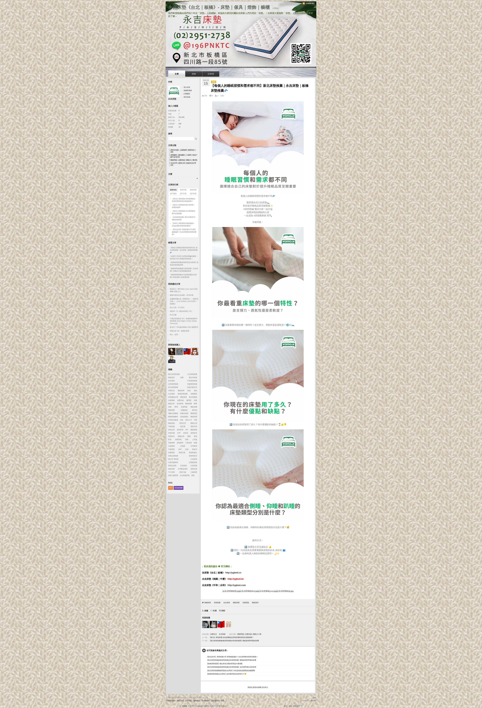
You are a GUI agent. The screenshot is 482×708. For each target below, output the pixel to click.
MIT (187, 430)
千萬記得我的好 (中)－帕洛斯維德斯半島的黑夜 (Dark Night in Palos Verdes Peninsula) (183, 321)
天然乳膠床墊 (173, 462)
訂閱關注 (187, 94)
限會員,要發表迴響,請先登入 (258, 687)
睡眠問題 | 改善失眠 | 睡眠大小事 (249, 634)
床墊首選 (194, 469)
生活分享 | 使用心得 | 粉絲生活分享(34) (183, 164)
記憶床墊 (183, 466)
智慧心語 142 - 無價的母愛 (179, 331)
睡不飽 (194, 410)
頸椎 (195, 443)
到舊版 (275, 8)
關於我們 (180, 701)
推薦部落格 (188, 90)
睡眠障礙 (194, 430)
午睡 (195, 420)
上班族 (194, 439)
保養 (182, 377)
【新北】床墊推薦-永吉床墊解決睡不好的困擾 (183, 212)
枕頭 (189, 390)
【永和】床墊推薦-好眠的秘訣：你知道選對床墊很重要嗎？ (183, 224)
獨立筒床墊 (193, 377)
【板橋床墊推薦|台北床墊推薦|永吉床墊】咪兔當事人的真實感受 (183, 276)
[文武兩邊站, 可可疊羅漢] (221, 624)
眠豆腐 (182, 426)
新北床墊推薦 (173, 387)
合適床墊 (171, 446)
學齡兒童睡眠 (173, 413)
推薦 (206, 611)
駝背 (169, 439)
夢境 (176, 407)
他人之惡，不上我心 (177, 307)
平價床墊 (171, 449)
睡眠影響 (188, 404)
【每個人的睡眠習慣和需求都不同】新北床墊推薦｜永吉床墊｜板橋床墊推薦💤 (184, 250)
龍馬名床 (171, 430)
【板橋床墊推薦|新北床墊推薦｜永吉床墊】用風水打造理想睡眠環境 (184, 270)
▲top (314, 697)
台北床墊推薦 (192, 374)
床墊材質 (194, 433)
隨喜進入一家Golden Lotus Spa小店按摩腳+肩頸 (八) (184, 290)
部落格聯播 (178, 488)
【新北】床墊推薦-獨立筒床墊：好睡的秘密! (183, 206)
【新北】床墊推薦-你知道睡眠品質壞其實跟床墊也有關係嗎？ (231, 637)
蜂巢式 (194, 449)
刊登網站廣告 (170, 701)
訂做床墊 (194, 459)
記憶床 (182, 446)
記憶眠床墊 (193, 462)
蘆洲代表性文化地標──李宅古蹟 (181, 295)
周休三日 (188, 420)
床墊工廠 (182, 472)
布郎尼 (185, 433)
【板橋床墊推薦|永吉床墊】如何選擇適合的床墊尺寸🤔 (226, 674)
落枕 (195, 390)
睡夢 (195, 404)
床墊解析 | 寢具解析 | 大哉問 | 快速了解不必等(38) (183, 156)
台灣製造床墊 (183, 469)
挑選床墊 (178, 439)
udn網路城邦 (310, 3)
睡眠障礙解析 (173, 417)
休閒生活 (213, 634)
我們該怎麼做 (173, 420)
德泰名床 (194, 426)
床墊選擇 (180, 443)
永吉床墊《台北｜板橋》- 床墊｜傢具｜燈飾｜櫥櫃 (219, 7)
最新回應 (183, 190)
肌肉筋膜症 (184, 417)
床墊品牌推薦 (173, 456)
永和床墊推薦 (173, 384)
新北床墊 (171, 381)
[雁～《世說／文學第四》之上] (228, 624)
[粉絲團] (180, 705)
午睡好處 (171, 426)
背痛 (195, 436)
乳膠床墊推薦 (192, 384)
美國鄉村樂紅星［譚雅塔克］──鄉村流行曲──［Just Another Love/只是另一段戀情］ (184, 301)
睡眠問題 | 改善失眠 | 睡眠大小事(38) (183, 160)
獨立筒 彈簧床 (173, 459)
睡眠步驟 (194, 407)
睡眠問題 (194, 413)
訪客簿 (211, 74)
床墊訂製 (182, 453)
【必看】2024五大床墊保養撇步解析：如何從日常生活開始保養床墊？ (184, 257)
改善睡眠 (194, 394)
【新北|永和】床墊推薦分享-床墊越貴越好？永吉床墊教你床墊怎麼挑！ (232, 657)
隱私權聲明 (215, 701)
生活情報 (222, 634)
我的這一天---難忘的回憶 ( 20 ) (181, 311)
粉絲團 (184, 706)
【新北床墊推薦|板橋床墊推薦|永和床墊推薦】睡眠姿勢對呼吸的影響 (234, 641)
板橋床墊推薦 (183, 394)
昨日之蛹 (173, 315)
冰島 (181, 420)
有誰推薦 (206, 618)
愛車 (187, 439)
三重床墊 (188, 443)
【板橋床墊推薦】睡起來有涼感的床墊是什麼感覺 (224, 664)
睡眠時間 (171, 410)
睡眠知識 (171, 423)
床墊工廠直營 (173, 475)
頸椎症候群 (184, 413)
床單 (180, 449)
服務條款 (196, 701)
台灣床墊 (194, 446)
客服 (222, 701)
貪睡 (169, 407)
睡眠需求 (255, 603)
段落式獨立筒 (192, 387)
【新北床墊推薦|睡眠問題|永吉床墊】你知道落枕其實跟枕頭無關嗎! (230, 670)
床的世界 (180, 430)
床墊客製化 (193, 453)
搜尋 (196, 138)
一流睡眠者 (183, 410)
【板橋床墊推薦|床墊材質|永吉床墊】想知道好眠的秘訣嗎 (184, 263)
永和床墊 (180, 404)
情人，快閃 (174, 334)
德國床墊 (207, 603)
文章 (177, 74)
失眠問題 (246, 603)
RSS (170, 488)
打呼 (178, 433)
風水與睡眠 (193, 397)
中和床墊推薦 (192, 381)
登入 (285, 706)
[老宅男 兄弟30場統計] (213, 624)
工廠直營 (194, 472)
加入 (290, 706)
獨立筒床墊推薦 (174, 374)
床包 (187, 449)
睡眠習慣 (236, 603)
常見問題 (188, 701)
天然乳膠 (194, 466)
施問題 (188, 400)
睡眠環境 (183, 397)
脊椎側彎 (171, 443)
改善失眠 (180, 400)
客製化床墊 (172, 466)
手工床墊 (171, 472)
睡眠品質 (181, 436)
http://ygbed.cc (233, 572)
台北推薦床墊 (185, 475)
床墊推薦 (217, 603)
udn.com (313, 700)
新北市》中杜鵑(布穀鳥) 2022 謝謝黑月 (184, 327)
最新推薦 (193, 190)
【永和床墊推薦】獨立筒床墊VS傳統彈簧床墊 (183, 218)
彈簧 (193, 475)
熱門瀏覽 (173, 193)
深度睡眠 (171, 400)
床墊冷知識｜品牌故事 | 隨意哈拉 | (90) (183, 151)
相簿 (194, 74)
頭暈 (195, 400)
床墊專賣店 (193, 456)
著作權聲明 (206, 701)
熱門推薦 (193, 193)
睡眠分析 (171, 404)
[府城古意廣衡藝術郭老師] (205, 624)
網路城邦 (296, 706)
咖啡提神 (181, 390)
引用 (215, 611)
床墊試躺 (171, 433)
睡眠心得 (194, 423)
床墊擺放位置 (173, 397)
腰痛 (189, 436)
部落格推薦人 (174, 345)
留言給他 (187, 97)
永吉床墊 (226, 603)
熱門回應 (183, 193)
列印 (223, 611)
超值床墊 (171, 469)
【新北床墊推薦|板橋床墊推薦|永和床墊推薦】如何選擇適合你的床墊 (231, 667)
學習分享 (182, 423)
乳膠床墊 (171, 453)
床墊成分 (171, 436)
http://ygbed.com (237, 585)
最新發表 (173, 190)
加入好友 (187, 87)
